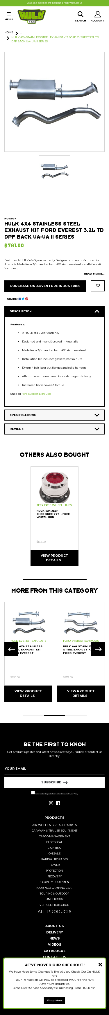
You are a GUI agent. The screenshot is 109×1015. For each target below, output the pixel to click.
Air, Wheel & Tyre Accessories (54, 825)
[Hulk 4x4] (31, 16)
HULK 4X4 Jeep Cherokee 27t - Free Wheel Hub (53, 514)
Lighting (54, 847)
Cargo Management (54, 836)
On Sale (54, 853)
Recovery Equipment (55, 882)
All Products (55, 911)
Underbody (55, 899)
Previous (11, 649)
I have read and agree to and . (56, 794)
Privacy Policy (73, 794)
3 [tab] (75, 715)
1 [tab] (55, 579)
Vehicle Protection (54, 904)
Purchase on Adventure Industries (45, 286)
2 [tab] (54, 715)
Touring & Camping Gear (54, 887)
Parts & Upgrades (54, 859)
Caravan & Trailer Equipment (54, 830)
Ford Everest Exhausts (36, 393)
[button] (98, 285)
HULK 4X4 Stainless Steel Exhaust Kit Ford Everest (26, 650)
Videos (54, 945)
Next (98, 649)
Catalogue (54, 951)
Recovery (54, 876)
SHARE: (13, 298)
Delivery (54, 932)
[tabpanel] (54, 516)
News (54, 938)
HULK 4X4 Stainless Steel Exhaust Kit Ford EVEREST (79, 650)
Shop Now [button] (54, 1000)
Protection (54, 870)
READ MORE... (94, 273)
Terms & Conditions (58, 794)
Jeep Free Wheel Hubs (54, 505)
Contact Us (54, 957)
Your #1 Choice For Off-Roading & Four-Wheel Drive (54, 3)
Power (54, 864)
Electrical (54, 842)
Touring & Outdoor (54, 893)
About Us (54, 926)
